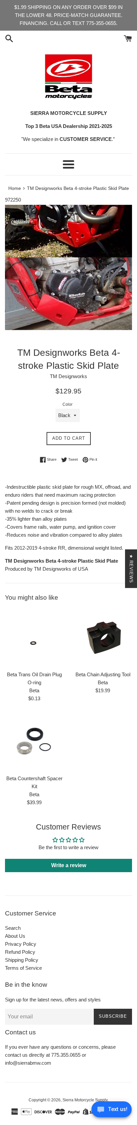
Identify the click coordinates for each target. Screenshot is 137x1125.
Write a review (68, 865)
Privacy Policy (20, 944)
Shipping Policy (21, 960)
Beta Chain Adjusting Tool (102, 674)
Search (13, 928)
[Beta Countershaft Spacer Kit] (34, 742)
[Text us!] (111, 1111)
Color (67, 404)
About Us (15, 936)
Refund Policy (20, 952)
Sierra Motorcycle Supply (85, 1100)
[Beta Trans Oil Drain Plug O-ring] (34, 638)
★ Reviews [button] (131, 568)
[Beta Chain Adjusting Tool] (102, 638)
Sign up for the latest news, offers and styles (53, 999)
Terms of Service (23, 968)
